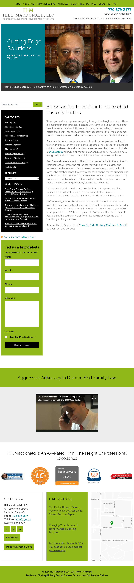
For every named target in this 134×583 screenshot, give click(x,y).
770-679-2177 (119, 9)
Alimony (8, 122)
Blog (102, 4)
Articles (63, 4)
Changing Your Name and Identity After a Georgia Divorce (20, 199)
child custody (55, 152)
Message (10, 298)
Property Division (13, 158)
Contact (112, 4)
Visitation (9, 167)
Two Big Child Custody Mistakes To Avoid (103, 225)
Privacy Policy (55, 575)
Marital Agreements (14, 154)
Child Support (11, 131)
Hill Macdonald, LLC (60, 572)
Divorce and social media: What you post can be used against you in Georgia (21, 207)
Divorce (8, 140)
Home (17, 4)
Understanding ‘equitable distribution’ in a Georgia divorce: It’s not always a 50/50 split (21, 216)
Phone (8, 284)
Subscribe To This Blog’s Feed (19, 237)
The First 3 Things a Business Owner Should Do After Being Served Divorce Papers (19, 191)
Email (8, 270)
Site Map (42, 575)
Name (8, 256)
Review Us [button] (12, 537)
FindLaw (103, 575)
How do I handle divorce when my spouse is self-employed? (21, 224)
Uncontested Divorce (15, 162)
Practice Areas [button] (46, 4)
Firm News (10, 149)
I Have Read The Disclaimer (22, 337)
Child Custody (11, 127)
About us (28, 4)
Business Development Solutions (79, 575)
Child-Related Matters (15, 136)
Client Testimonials (83, 4)
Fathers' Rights (12, 145)
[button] (131, 564)
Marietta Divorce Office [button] (19, 546)
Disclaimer (9, 331)
